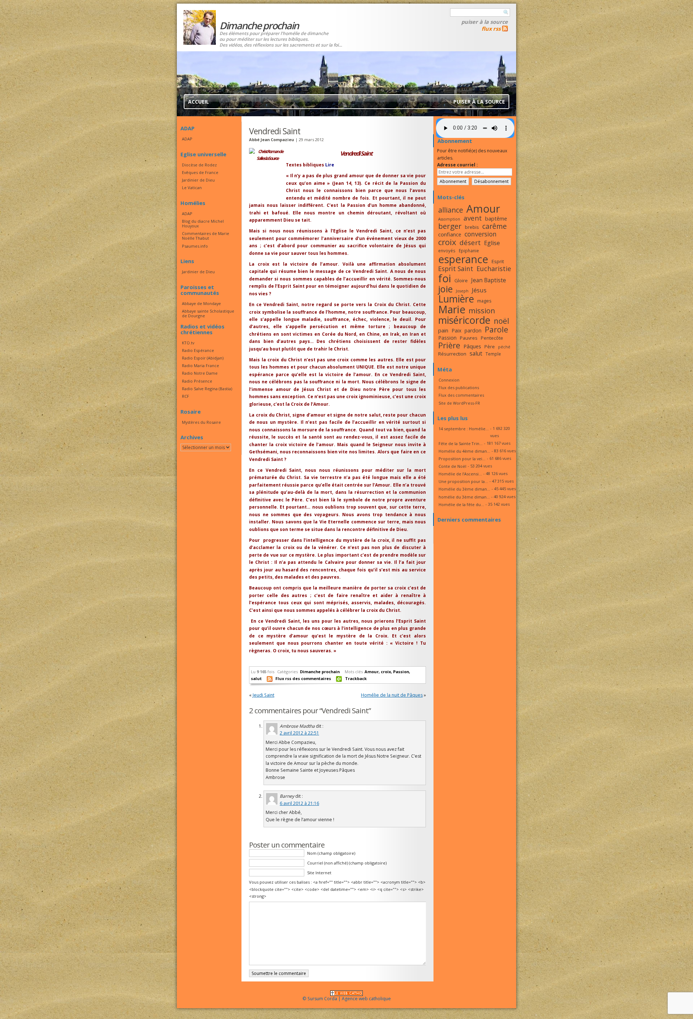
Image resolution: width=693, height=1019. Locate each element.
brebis (472, 227)
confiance (449, 234)
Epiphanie (469, 250)
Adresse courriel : (457, 165)
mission (481, 310)
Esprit (498, 261)
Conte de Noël (452, 466)
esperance (463, 259)
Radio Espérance (198, 350)
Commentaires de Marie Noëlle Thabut (205, 236)
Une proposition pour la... (463, 481)
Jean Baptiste (488, 280)
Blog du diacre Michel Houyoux (203, 223)
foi (444, 278)
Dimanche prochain (320, 671)
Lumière (456, 298)
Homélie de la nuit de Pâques (392, 695)
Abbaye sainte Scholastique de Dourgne (208, 313)
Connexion (449, 380)
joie (445, 289)
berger (450, 226)
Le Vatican (192, 187)
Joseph (462, 290)
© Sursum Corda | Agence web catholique (346, 999)
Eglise (492, 243)
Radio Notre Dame (200, 373)
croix (386, 671)
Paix (456, 330)
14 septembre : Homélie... (464, 428)
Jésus (479, 290)
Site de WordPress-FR (459, 403)
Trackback (356, 678)
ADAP (187, 138)
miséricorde (464, 320)
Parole (496, 329)
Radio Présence (197, 381)
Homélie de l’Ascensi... (460, 473)
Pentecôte (492, 338)
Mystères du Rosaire (201, 422)
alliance (450, 210)
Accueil (198, 101)
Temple (493, 354)
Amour (372, 671)
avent (472, 217)
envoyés (447, 250)
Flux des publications (459, 387)
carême (494, 226)
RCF (185, 396)
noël (501, 321)
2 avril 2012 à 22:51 (299, 733)
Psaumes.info (195, 246)
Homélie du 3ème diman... (464, 489)
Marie (451, 309)
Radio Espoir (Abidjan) (202, 358)
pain (443, 330)
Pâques (472, 346)
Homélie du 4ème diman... (464, 451)
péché (504, 346)
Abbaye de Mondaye (201, 303)
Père (489, 346)
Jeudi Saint (263, 695)
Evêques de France (200, 172)
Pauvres (469, 338)
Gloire (461, 280)
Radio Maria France (200, 365)
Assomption (449, 219)
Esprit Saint (455, 268)
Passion (401, 671)
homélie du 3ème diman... (464, 497)
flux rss (491, 28)
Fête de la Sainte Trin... (461, 443)
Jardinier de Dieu (198, 180)
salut (256, 678)
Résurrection (452, 353)
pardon (473, 330)
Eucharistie (493, 268)
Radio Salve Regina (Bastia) (207, 388)
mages (484, 300)
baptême (496, 218)
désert (470, 242)
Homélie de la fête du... (461, 504)
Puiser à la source (484, 21)
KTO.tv (188, 342)
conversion (481, 234)
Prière (449, 345)
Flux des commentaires (461, 395)
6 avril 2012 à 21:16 (299, 803)
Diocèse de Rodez (199, 164)
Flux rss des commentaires (303, 678)
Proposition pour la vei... (462, 458)
